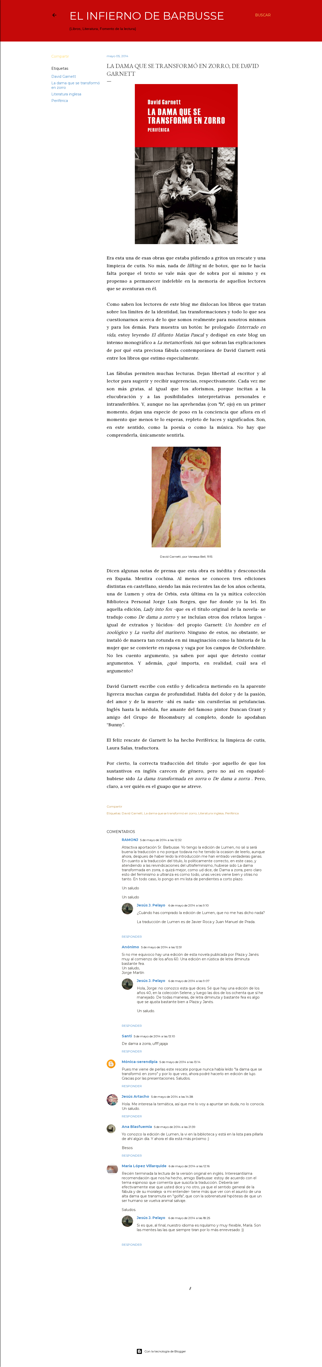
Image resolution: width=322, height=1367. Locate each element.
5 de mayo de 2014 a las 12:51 (161, 947)
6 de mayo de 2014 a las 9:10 (188, 905)
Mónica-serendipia (139, 1061)
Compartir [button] (60, 56)
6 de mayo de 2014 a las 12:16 (189, 1166)
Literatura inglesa (66, 94)
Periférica (59, 100)
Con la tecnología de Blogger (165, 1351)
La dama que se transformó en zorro (170, 813)
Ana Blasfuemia (137, 1126)
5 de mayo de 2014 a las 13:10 (154, 1036)
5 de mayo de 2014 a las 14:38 (172, 1096)
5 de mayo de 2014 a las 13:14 (179, 1062)
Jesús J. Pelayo (151, 905)
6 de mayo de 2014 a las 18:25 (189, 1218)
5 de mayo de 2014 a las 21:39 (174, 1127)
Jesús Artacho (135, 1096)
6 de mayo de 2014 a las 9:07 (189, 981)
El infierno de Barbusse (146, 15)
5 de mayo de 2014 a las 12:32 (161, 840)
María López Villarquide (144, 1166)
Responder (132, 936)
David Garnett (63, 76)
